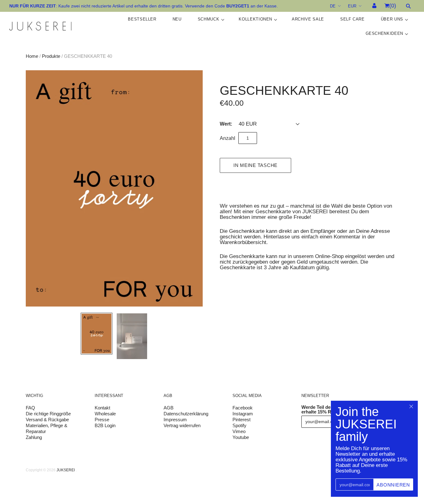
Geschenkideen (384, 33)
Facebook (242, 407)
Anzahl (227, 138)
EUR (352, 6)
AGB (169, 407)
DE (333, 6)
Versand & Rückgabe (47, 419)
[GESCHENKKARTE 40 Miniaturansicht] (96, 333)
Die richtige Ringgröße (48, 413)
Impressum (175, 419)
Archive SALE (308, 19)
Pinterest (241, 419)
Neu (177, 19)
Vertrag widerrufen (182, 425)
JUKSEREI (65, 470)
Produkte (51, 56)
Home (32, 56)
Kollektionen (255, 19)
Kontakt (102, 407)
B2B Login (105, 425)
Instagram (242, 413)
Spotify (239, 425)
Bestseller (142, 19)
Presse (102, 419)
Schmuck (208, 19)
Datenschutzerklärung (186, 413)
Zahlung (34, 437)
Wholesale (105, 413)
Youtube (240, 437)
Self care (352, 19)
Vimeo (239, 431)
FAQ (30, 407)
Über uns (392, 19)
